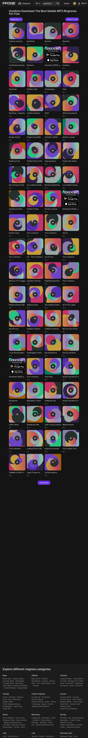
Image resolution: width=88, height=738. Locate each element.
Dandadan (45, 718)
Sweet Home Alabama (68, 709)
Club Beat (6, 725)
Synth (53, 718)
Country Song (65, 699)
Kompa (41, 736)
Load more (44, 483)
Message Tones (66, 736)
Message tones (66, 733)
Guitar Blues (7, 686)
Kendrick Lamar (66, 722)
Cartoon (45, 681)
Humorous (17, 699)
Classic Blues (22, 688)
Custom (50, 704)
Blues (5, 675)
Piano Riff (69, 683)
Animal (52, 681)
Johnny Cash (75, 704)
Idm (33, 725)
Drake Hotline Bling (67, 725)
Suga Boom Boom (73, 727)
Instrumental (78, 679)
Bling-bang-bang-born (13, 722)
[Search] (58, 3)
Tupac (62, 727)
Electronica (36, 715)
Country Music (65, 697)
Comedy (6, 694)
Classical (63, 675)
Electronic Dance (18, 725)
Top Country (77, 699)
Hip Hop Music (78, 718)
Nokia (47, 702)
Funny (5, 697)
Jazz (4, 733)
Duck (34, 683)
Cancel (66, 3)
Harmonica (19, 683)
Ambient (36, 720)
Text (75, 736)
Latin (33, 733)
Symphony (79, 683)
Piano (62, 683)
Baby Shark (36, 679)
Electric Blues (18, 679)
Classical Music (66, 679)
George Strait (65, 706)
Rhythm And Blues (20, 686)
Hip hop (63, 715)
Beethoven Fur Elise (75, 681)
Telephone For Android (40, 706)
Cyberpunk (36, 718)
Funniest (12, 697)
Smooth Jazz (13, 736)
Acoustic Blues (8, 681)
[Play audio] (17, 30)
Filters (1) (70, 19)
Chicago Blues (8, 683)
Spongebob (36, 681)
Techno (17, 727)
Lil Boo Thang (75, 720)
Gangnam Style (9, 720)
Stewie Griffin (8, 702)
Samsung (36, 704)
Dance (5, 715)
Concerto (79, 686)
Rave (23, 727)
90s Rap (63, 718)
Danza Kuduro (21, 720)
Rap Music (64, 720)
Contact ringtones (38, 694)
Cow (53, 683)
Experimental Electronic (45, 725)
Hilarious (20, 697)
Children (35, 675)
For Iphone (46, 697)
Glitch (50, 722)
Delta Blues (19, 681)
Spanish (35, 736)
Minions (45, 679)
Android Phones (38, 702)
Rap (69, 718)
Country (63, 694)
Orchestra (64, 686)
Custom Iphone (37, 699)
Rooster (36, 686)
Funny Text (7, 699)
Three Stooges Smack (11, 704)
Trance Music (46, 720)
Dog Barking (46, 683)
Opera (71, 686)
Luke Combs (78, 702)
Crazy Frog (17, 706)
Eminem (79, 725)
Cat (38, 683)
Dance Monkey (8, 718)
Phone (53, 702)
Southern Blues (10, 688)
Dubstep (35, 722)
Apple (43, 704)
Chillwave (43, 722)
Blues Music (7, 679)
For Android (36, 697)
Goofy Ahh (7, 709)
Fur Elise (63, 681)
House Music (8, 727)
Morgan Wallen (66, 702)
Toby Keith (64, 704)
